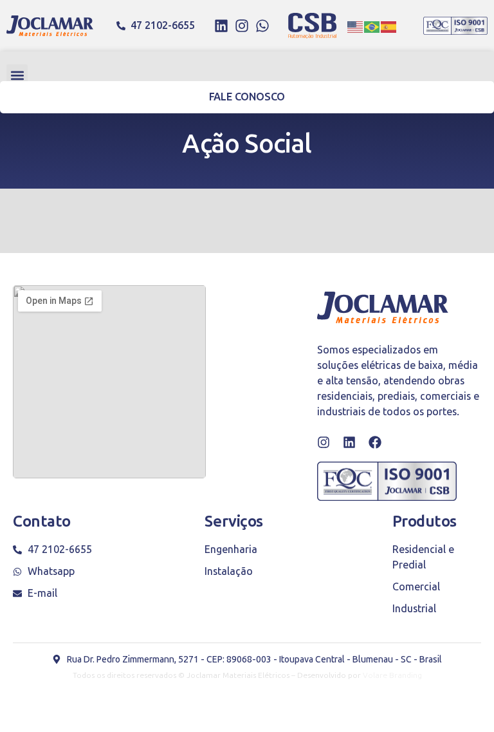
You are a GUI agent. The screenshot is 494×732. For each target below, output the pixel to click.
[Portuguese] (372, 25)
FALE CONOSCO (247, 97)
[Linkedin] (221, 25)
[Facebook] (375, 442)
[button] (17, 75)
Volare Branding (392, 675)
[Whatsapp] (262, 25)
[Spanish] (389, 25)
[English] (355, 25)
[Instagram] (242, 25)
